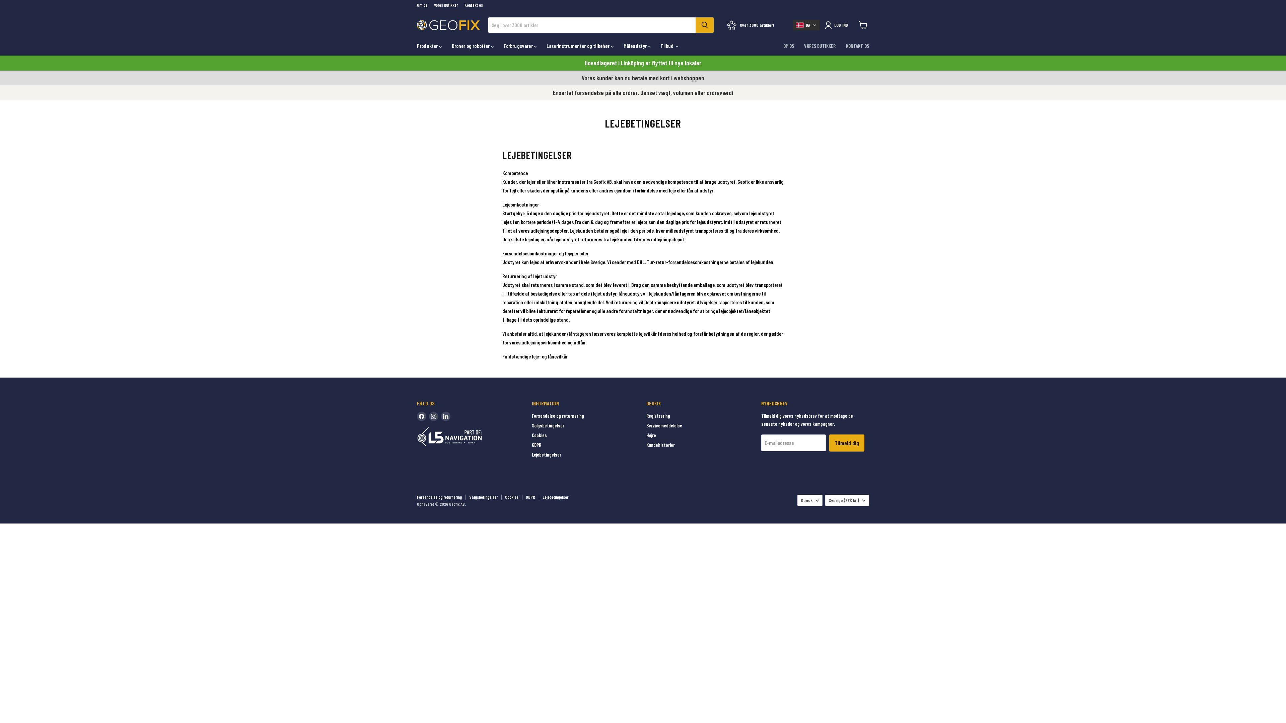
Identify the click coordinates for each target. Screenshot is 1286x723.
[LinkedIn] (445, 416)
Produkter (428, 46)
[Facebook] (421, 416)
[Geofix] (464, 447)
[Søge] (705, 25)
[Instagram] (433, 416)
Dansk (806, 500)
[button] (806, 25)
